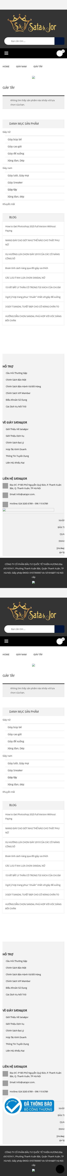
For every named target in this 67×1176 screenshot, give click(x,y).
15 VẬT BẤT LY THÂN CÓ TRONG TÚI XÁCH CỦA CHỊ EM (33, 287)
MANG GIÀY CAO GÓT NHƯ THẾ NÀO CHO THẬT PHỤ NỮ (32, 242)
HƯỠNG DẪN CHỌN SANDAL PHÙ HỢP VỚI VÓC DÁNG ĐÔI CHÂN (33, 318)
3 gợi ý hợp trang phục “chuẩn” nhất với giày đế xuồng (32, 296)
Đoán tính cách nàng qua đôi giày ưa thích (26, 268)
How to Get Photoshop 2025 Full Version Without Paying (30, 228)
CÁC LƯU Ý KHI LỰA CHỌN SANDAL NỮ (25, 277)
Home (6, 66)
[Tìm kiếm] (60, 41)
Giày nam (21, 66)
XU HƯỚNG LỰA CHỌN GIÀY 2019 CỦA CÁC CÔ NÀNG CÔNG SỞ (32, 256)
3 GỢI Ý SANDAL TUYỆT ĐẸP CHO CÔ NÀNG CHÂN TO (32, 306)
